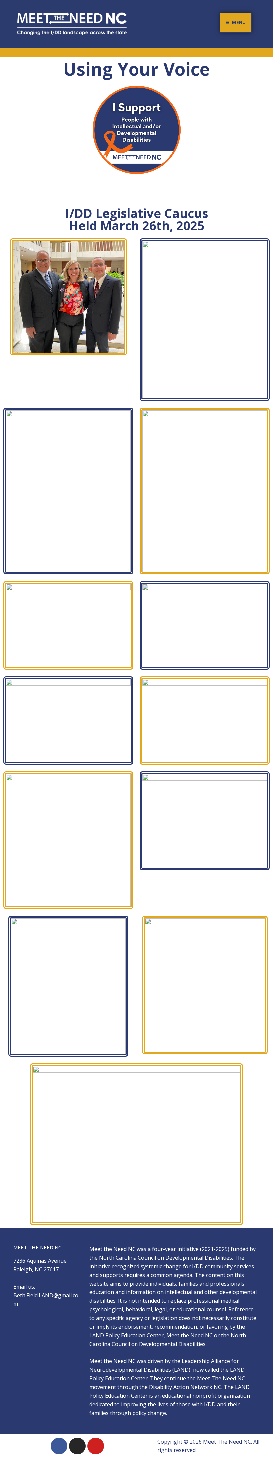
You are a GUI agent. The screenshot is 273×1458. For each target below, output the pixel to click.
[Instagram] (77, 1446)
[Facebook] (59, 1446)
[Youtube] (95, 1446)
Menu (239, 22)
